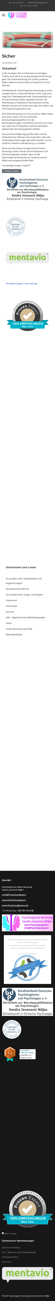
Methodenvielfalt (14, 634)
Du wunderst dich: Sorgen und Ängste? (24, 594)
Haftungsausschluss (10, 1257)
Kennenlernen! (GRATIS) (17, 589)
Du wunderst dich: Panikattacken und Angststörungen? (23, 581)
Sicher (9, 623)
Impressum (11, 600)
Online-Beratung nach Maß (19, 628)
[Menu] (3, 15)
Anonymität (11, 606)
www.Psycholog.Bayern (14, 900)
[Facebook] (25, 8)
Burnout (10, 611)
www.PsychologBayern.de (15, 905)
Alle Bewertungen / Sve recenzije (21, 283)
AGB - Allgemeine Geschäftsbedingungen (25, 617)
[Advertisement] (27, 449)
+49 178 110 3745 (15, 2)
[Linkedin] (29, 8)
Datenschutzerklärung (11, 1247)
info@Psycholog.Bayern (38, 2)
